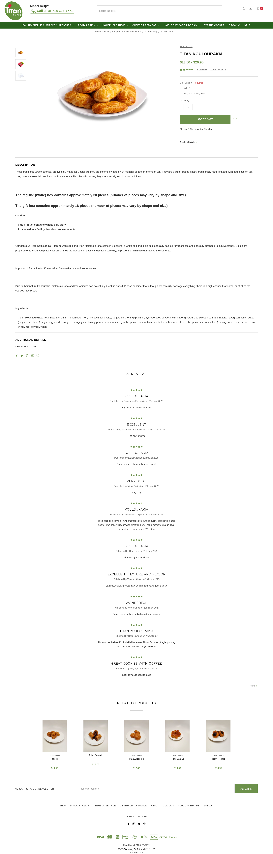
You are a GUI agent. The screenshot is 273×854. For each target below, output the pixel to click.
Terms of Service (104, 805)
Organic (234, 25)
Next (252, 686)
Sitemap (208, 805)
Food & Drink (87, 25)
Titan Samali (177, 759)
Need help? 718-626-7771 (136, 845)
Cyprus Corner (214, 25)
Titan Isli (54, 759)
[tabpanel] (54, 745)
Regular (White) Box (194, 93)
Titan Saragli (95, 755)
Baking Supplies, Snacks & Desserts (47, 25)
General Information (133, 805)
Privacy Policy (79, 805)
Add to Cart (55, 746)
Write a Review (218, 69)
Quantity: (185, 100)
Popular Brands (188, 805)
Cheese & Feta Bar (144, 25)
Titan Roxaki (218, 759)
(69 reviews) (202, 69)
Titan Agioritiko (136, 759)
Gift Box (188, 88)
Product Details (188, 142)
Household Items (114, 25)
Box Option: (191, 82)
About (155, 805)
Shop (63, 805)
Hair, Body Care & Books (180, 25)
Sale (247, 25)
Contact (168, 805)
